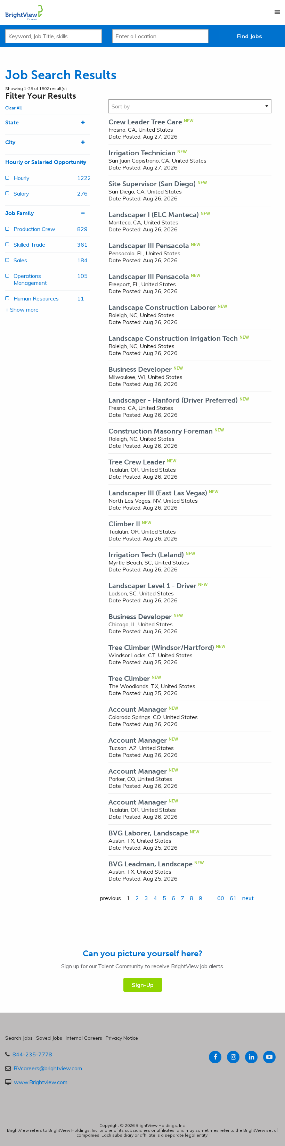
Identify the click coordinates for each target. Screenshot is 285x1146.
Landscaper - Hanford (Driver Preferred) (173, 400)
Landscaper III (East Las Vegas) (157, 493)
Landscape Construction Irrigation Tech (173, 338)
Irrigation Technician (142, 153)
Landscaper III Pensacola (148, 245)
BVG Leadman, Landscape (150, 864)
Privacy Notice (122, 1038)
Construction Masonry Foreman (160, 431)
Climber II (124, 524)
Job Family (19, 213)
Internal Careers (84, 1038)
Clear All (13, 108)
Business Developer (140, 369)
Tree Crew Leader (136, 462)
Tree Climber (129, 678)
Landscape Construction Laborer (162, 307)
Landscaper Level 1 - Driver (152, 586)
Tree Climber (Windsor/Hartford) (161, 647)
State (12, 122)
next (248, 897)
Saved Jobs (49, 1038)
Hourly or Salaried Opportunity (45, 162)
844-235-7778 (32, 1054)
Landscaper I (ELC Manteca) (153, 215)
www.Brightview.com (40, 1082)
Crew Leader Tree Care (145, 122)
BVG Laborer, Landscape (148, 833)
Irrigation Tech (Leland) (146, 555)
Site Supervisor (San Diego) (152, 184)
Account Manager (137, 709)
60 (220, 897)
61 (233, 897)
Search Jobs (19, 1038)
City (10, 142)
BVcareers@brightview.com (48, 1068)
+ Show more (22, 309)
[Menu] (277, 12)
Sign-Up (143, 984)
